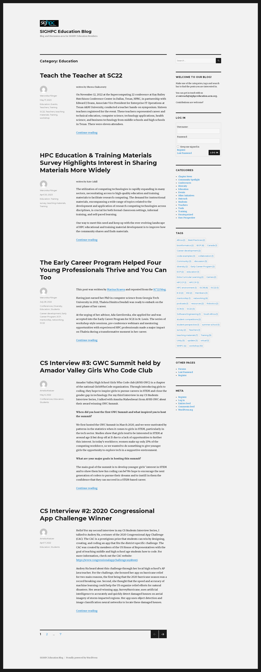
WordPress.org (185, 410)
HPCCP (194, 282)
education (193, 272)
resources (197, 303)
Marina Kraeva (116, 289)
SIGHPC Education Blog (66, 31)
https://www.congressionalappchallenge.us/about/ (106, 559)
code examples (186, 256)
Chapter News (185, 176)
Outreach (182, 198)
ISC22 (215, 287)
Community (184, 261)
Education (45, 104)
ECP (59, 316)
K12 (189, 293)
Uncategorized (185, 214)
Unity (181, 340)
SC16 (180, 309)
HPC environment (187, 287)
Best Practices (196, 240)
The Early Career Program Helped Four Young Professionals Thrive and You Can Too (103, 270)
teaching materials (56, 203)
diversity (182, 266)
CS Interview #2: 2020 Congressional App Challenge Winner (97, 514)
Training (53, 107)
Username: (182, 127)
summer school (210, 324)
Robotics (212, 303)
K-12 (180, 293)
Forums (182, 369)
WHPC (181, 346)
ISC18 (204, 287)
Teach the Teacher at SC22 (81, 75)
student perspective (188, 324)
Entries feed (184, 403)
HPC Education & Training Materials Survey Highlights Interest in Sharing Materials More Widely (98, 163)
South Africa (211, 314)
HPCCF (181, 282)
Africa (181, 240)
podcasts (182, 303)
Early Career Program (203, 266)
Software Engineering (189, 314)
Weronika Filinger (48, 96)
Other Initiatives (186, 195)
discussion (200, 261)
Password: (182, 137)
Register (181, 150)
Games (211, 277)
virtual (205, 340)
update (193, 340)
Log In (214, 152)
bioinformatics (185, 245)
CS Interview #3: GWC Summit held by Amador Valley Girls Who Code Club (100, 366)
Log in (181, 400)
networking (57, 320)
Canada (212, 245)
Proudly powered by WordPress (81, 657)
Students (55, 309)
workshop (45, 118)
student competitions (189, 319)
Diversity (58, 306)
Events (54, 104)
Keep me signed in (189, 147)
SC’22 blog (159, 289)
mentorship (45, 320)
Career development (50, 313)
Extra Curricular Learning (190, 277)
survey (43, 203)
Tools (181, 208)
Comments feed (186, 406)
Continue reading (86, 132)
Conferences (46, 306)
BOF (200, 245)
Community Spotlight (189, 179)
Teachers (44, 107)
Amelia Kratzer (47, 390)
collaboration (205, 256)
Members (201, 293)
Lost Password (184, 153)
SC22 (42, 111)
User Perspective (186, 218)
